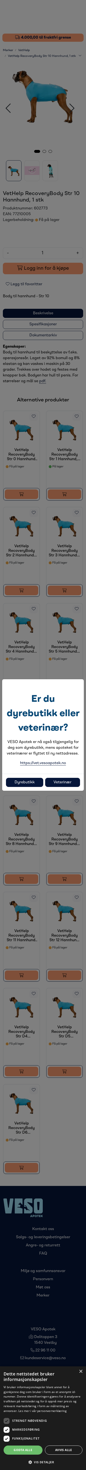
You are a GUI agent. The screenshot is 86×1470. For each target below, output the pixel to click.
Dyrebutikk (25, 782)
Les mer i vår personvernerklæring (42, 1411)
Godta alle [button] (23, 1450)
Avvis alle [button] (63, 1450)
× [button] (80, 1371)
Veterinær (62, 782)
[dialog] (43, 1418)
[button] (43, 1462)
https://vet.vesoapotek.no (43, 763)
